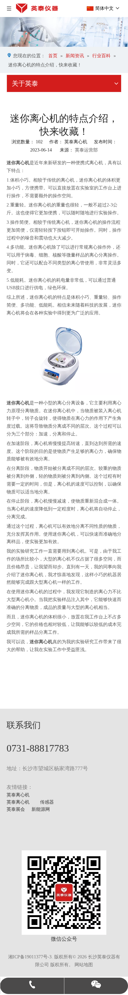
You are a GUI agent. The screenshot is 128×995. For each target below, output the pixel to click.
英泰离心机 (18, 794)
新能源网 (41, 809)
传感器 (47, 802)
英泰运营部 (86, 150)
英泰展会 (16, 809)
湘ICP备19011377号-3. (30, 956)
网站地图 (84, 964)
